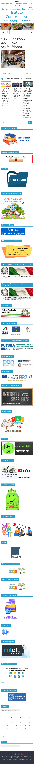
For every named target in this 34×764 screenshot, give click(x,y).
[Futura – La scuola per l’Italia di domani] (17, 344)
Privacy (3, 682)
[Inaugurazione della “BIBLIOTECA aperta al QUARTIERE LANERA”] (17, 82)
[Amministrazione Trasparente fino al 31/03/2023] (17, 289)
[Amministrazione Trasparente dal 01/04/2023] (17, 267)
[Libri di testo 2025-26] (17, 131)
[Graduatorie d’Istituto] (17, 697)
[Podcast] (17, 442)
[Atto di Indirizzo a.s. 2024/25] (17, 244)
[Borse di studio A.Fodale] (17, 155)
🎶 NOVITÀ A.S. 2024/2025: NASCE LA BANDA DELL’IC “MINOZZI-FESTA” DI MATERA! (5, 95)
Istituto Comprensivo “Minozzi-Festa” (17, 16)
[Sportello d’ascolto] (17, 529)
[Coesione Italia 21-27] (17, 326)
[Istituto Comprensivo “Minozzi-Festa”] (17, 24)
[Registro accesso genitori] (17, 571)
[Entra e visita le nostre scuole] (13, 197)
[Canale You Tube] (17, 464)
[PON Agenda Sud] (17, 363)
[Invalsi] (17, 552)
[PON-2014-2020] (17, 377)
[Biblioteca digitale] (16, 645)
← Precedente (5, 74)
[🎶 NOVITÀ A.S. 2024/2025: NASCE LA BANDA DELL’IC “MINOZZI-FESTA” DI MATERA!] (6, 82)
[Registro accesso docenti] (17, 586)
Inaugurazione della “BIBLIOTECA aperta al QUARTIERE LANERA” (17, 92)
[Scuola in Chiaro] (13, 228)
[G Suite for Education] (17, 673)
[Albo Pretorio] (15, 309)
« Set (3, 736)
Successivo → (28, 74)
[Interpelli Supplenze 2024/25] (17, 389)
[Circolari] (17, 172)
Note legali (4, 685)
